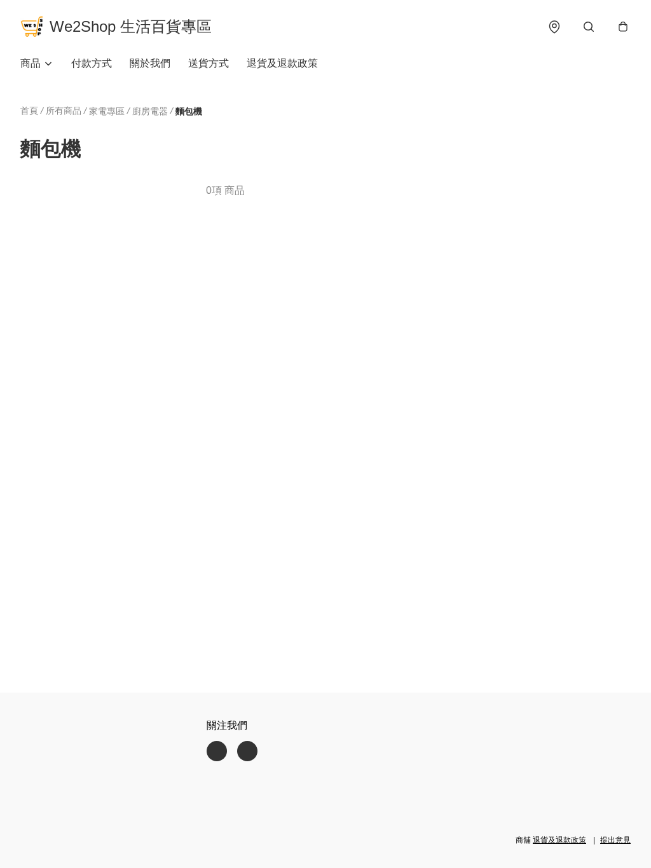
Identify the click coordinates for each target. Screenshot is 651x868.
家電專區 (107, 111)
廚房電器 (150, 111)
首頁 (29, 110)
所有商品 (63, 110)
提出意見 (615, 840)
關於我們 (150, 63)
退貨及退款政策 (282, 63)
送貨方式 (208, 63)
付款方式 (91, 63)
